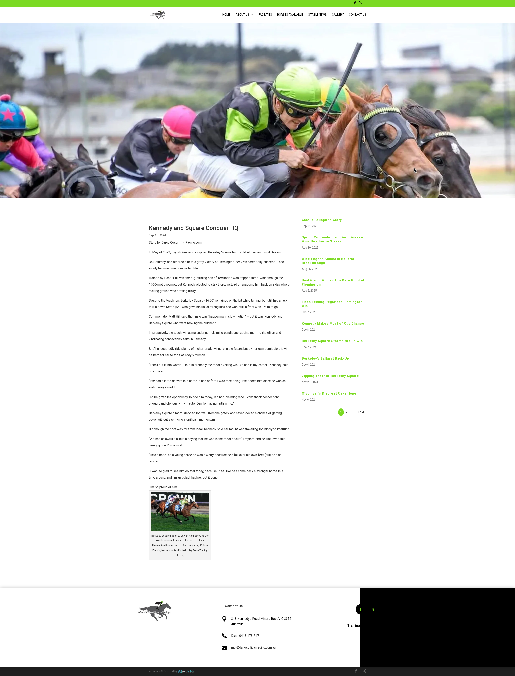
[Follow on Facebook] (361, 609)
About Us (242, 14)
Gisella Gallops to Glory (322, 220)
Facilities (265, 14)
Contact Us (357, 14)
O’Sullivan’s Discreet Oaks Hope (329, 393)
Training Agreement (362, 625)
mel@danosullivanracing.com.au (253, 647)
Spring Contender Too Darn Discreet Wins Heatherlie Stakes (333, 239)
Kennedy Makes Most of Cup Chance (333, 323)
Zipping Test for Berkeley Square (330, 376)
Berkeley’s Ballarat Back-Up (325, 358)
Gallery (338, 14)
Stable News (317, 14)
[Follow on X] (373, 609)
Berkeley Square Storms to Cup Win (332, 341)
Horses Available (290, 14)
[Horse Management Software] (186, 671)
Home (226, 14)
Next (360, 412)
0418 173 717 (249, 636)
